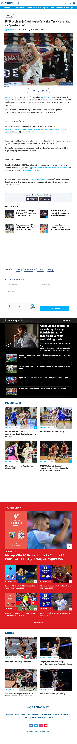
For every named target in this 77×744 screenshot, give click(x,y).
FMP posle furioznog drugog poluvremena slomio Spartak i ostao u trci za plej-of (20, 434)
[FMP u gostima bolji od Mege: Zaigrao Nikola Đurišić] (21, 452)
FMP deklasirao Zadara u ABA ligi (52, 432)
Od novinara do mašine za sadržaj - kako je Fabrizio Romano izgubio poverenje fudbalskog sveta (55, 332)
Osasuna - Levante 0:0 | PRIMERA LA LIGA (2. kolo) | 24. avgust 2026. (20, 614)
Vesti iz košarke (46, 657)
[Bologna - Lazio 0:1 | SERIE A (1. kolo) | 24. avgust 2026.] (56, 601)
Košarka (40, 270)
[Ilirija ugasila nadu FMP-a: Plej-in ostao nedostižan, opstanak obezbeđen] (9, 228)
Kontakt (50, 718)
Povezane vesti (12, 206)
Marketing (41, 718)
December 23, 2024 (32, 170)
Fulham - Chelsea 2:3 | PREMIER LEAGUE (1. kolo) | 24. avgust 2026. (20, 587)
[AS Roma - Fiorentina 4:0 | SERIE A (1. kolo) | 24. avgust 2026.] (56, 574)
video (17, 714)
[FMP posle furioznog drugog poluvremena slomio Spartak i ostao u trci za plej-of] (21, 418)
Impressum (35, 714)
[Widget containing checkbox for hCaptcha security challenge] (22, 306)
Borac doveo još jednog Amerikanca (18, 662)
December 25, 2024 (28, 132)
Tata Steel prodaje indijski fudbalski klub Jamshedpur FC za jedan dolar (44, 367)
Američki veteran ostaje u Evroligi (52, 694)
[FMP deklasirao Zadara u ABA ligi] (56, 418)
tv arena (30, 732)
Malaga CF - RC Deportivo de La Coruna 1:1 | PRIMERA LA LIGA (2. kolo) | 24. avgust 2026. (35, 557)
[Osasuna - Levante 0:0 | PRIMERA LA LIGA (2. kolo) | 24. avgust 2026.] (21, 601)
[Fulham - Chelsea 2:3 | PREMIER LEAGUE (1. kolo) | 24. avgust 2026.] (21, 574)
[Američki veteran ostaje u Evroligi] (56, 680)
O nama (56, 714)
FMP (18, 270)
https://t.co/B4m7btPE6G (15, 129)
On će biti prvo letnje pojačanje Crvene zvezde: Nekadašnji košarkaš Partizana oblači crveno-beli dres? (61, 213)
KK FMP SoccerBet (12, 97)
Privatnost (64, 714)
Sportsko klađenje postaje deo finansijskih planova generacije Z (43, 378)
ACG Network (46, 714)
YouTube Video (13, 507)
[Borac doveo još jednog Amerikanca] (21, 648)
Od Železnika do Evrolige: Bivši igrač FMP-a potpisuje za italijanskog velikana (26, 213)
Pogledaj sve (66, 320)
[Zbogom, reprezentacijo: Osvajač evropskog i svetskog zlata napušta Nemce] (56, 648)
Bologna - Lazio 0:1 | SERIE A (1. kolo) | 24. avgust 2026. (55, 614)
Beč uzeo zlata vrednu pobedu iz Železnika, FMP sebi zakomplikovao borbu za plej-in (61, 227)
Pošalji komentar (54, 308)
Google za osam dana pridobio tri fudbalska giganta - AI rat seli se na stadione (44, 356)
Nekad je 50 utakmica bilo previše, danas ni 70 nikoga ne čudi (42, 389)
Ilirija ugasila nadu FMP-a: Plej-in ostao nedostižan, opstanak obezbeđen (25, 227)
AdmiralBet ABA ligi (39, 179)
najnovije (9, 714)
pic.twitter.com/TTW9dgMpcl (56, 168)
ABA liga (10, 16)
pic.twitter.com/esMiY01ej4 (48, 129)
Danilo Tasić (45, 97)
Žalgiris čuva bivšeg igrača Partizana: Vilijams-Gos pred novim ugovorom (19, 695)
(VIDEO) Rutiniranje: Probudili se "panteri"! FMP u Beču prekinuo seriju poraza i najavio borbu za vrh (54, 468)
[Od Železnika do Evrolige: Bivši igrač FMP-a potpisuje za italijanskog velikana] (9, 214)
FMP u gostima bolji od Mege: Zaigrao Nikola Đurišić (19, 467)
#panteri (34, 129)
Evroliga (8, 689)
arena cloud (25, 714)
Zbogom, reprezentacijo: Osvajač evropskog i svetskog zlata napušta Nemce (56, 663)
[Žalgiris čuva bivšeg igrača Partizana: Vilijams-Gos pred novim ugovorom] (21, 680)
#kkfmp (28, 129)
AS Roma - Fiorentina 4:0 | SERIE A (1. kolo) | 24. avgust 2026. (55, 587)
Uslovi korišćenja (30, 718)
